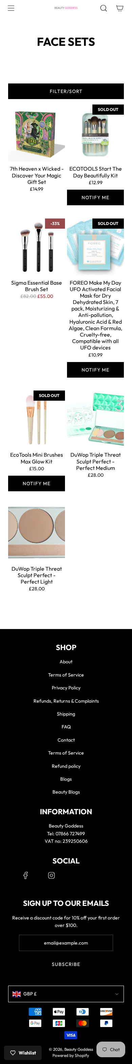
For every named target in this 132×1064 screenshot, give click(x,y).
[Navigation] (11, 8)
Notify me (95, 197)
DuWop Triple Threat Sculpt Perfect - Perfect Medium (95, 461)
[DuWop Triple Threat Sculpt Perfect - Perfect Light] (36, 533)
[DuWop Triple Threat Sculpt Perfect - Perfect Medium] (95, 419)
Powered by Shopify (70, 1055)
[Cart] (120, 8)
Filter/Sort (66, 91)
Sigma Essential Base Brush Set (36, 286)
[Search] (103, 8)
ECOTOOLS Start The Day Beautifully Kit (95, 172)
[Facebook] (26, 875)
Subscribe (66, 964)
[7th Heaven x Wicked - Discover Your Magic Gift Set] (36, 133)
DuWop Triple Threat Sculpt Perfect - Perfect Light (37, 575)
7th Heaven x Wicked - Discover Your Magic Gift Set (37, 175)
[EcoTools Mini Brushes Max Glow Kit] (36, 419)
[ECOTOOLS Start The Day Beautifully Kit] (95, 133)
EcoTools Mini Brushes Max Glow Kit (36, 458)
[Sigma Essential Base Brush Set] (36, 247)
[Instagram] (51, 875)
